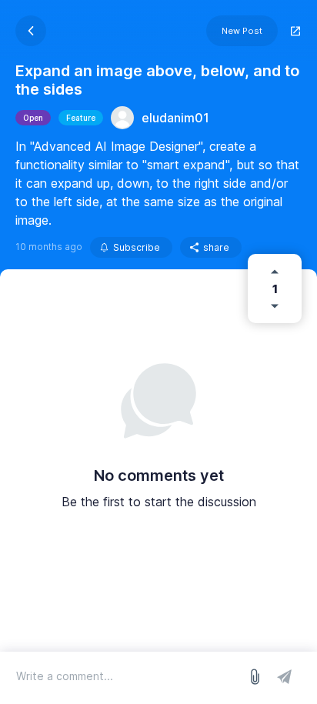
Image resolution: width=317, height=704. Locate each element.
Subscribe (136, 247)
